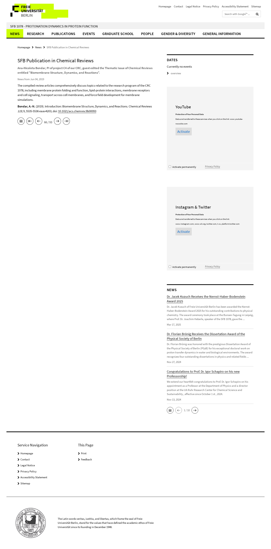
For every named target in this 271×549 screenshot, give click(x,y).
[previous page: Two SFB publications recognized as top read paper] (38, 122)
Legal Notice (193, 6)
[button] (170, 410)
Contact (178, 6)
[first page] (29, 122)
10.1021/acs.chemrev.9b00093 (77, 111)
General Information (222, 33)
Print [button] (83, 453)
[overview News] (21, 122)
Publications (63, 33)
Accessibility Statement (235, 6)
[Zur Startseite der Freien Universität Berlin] (37, 11)
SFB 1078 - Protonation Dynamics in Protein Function (54, 26)
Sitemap (256, 6)
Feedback (86, 459)
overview (176, 73)
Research (35, 33)
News (15, 33)
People (147, 33)
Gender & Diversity (178, 33)
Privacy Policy (211, 6)
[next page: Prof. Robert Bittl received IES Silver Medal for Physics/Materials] (57, 122)
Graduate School (118, 33)
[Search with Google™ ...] (257, 14)
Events (89, 33)
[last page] (66, 122)
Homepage (165, 6)
